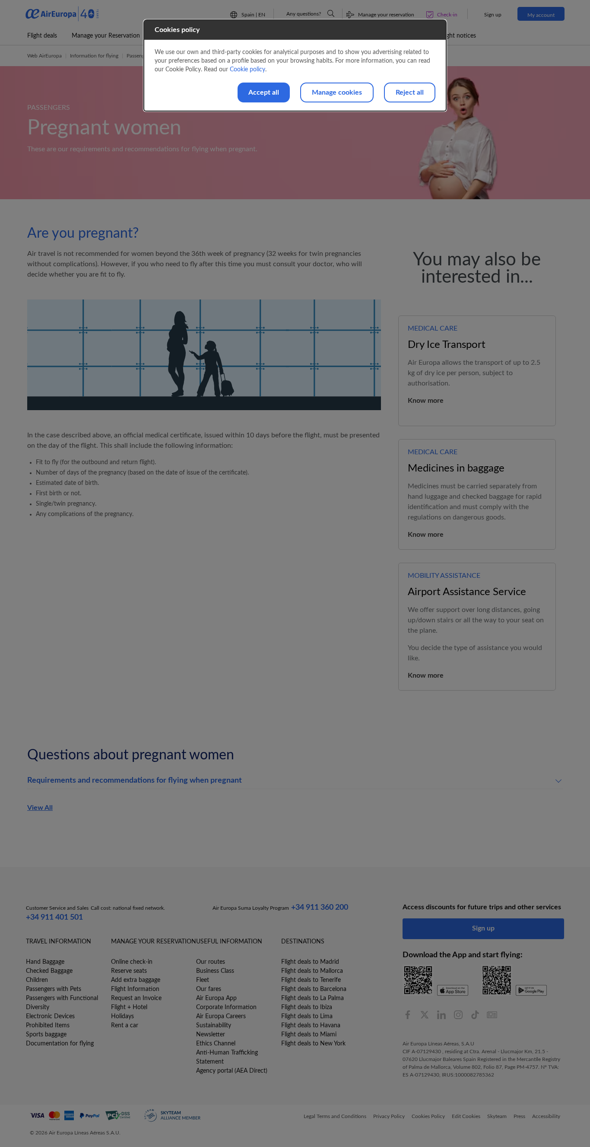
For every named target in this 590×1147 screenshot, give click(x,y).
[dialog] (295, 65)
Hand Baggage (45, 962)
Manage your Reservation (106, 36)
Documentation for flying (60, 1044)
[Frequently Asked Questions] (331, 13)
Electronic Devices (50, 1016)
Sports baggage (46, 1035)
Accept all (263, 92)
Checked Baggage (49, 971)
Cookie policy (247, 70)
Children (37, 980)
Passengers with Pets (53, 989)
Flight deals (42, 36)
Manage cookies (337, 92)
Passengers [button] (139, 55)
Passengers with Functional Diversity (62, 1002)
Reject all (410, 92)
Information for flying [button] (94, 55)
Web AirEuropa (44, 55)
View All (40, 807)
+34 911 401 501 (54, 917)
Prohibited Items (48, 1026)
